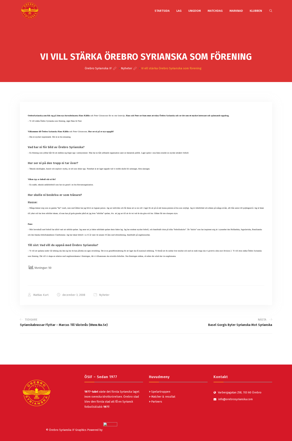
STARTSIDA (162, 11)
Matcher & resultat (162, 396)
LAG (179, 11)
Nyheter (104, 295)
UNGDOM (194, 11)
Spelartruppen (160, 391)
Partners (155, 401)
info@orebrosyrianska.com (235, 399)
